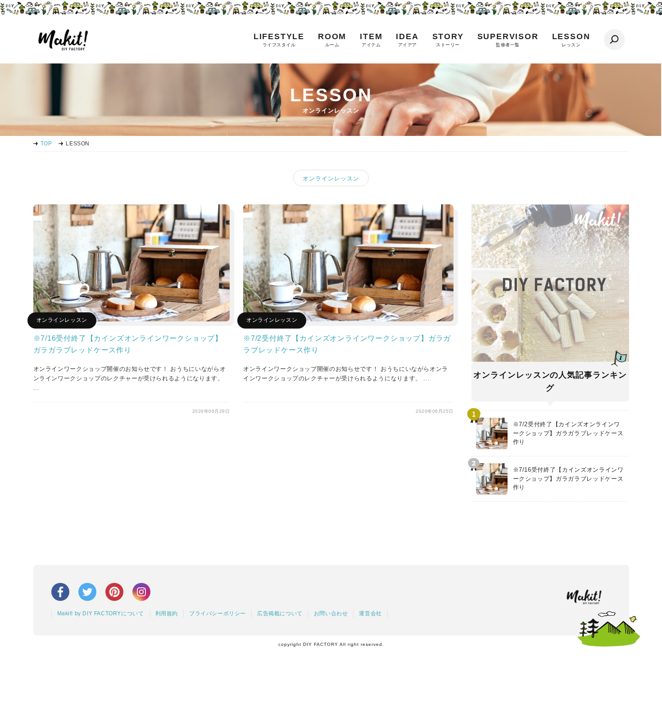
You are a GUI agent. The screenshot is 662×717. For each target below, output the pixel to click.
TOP (46, 143)
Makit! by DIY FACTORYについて (100, 613)
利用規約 (166, 613)
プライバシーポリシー (217, 613)
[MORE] (131, 318)
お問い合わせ (331, 613)
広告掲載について (280, 613)
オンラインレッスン (331, 178)
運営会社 (370, 613)
